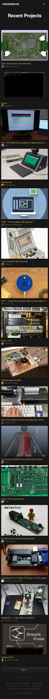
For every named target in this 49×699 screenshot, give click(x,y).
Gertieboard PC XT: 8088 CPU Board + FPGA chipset (24, 577)
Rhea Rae (9, 343)
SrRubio (8, 264)
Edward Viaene (11, 66)
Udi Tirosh (9, 303)
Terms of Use (11, 686)
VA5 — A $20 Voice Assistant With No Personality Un (23, 300)
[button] (44, 4)
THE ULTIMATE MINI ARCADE (14, 261)
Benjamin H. (10, 105)
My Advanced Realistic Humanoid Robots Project (21, 459)
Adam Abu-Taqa (11, 620)
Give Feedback (37, 683)
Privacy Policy (24, 686)
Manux (4, 103)
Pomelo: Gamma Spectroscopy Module (17, 538)
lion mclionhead (11, 382)
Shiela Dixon (10, 422)
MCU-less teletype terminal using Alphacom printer (22, 419)
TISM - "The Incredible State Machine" (17, 221)
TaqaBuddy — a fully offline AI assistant (17, 617)
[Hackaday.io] (10, 4)
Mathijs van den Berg (13, 580)
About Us (9, 683)
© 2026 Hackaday (24, 693)
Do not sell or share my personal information (24, 689)
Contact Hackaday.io (22, 683)
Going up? (25, 677)
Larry (7, 462)
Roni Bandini (10, 185)
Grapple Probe (7, 657)
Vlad (7, 145)
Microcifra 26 (6, 182)
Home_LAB (6, 340)
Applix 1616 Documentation (12, 498)
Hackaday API (37, 686)
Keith (7, 501)
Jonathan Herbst (12, 660)
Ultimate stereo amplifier (11, 380)
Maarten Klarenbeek (13, 224)
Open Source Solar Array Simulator (16, 63)
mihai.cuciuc (10, 541)
